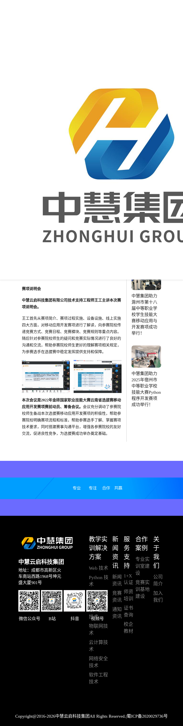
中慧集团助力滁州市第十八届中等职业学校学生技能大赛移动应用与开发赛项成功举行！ (144, 315)
